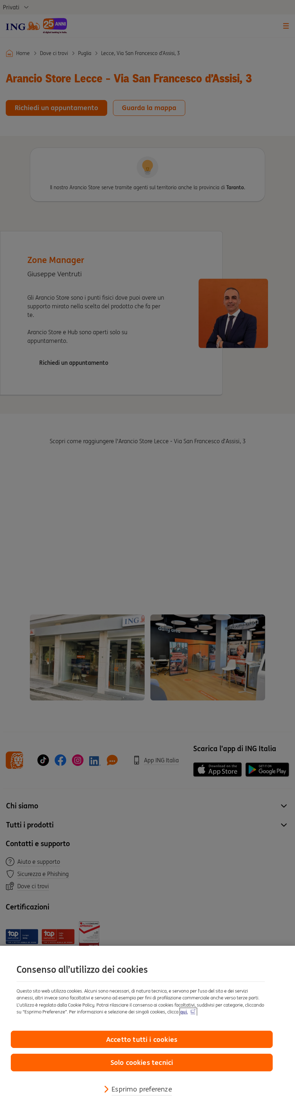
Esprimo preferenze (142, 1089)
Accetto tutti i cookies (141, 1039)
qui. (184, 1012)
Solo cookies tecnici (141, 1062)
